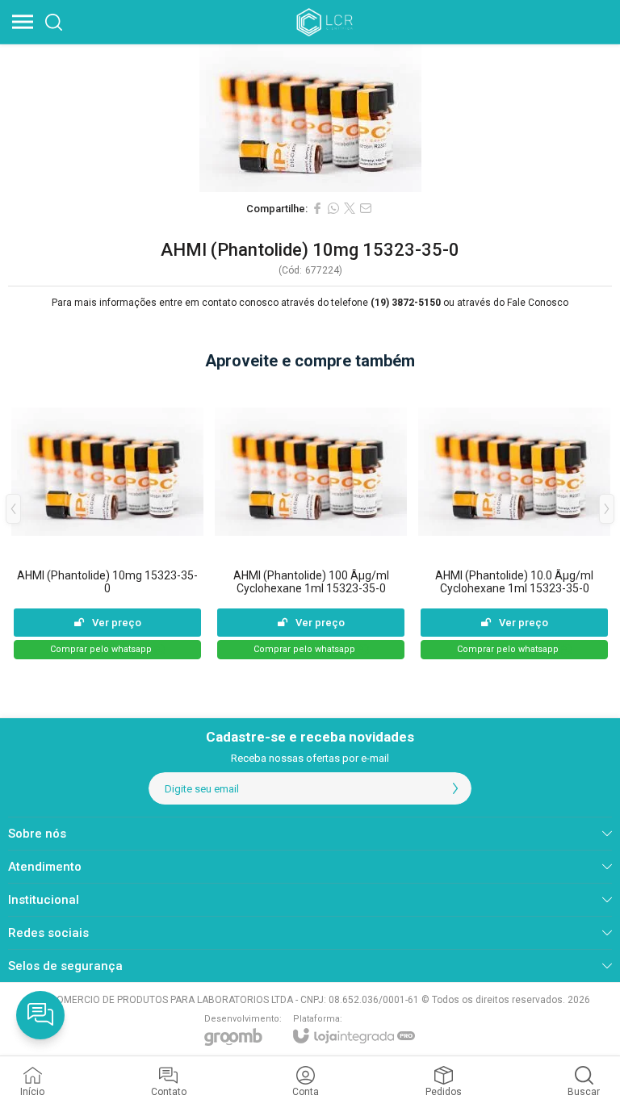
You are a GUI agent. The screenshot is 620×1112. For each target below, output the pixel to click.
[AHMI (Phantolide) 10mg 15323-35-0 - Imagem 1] (310, 118)
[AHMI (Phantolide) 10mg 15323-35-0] (107, 521)
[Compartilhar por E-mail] (365, 208)
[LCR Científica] (326, 21)
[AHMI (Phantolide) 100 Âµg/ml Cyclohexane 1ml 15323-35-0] (310, 521)
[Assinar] (455, 788)
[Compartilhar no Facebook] (317, 208)
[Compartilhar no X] (349, 208)
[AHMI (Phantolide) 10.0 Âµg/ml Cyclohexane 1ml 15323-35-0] (514, 521)
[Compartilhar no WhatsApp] (333, 208)
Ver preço (116, 623)
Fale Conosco (537, 302)
